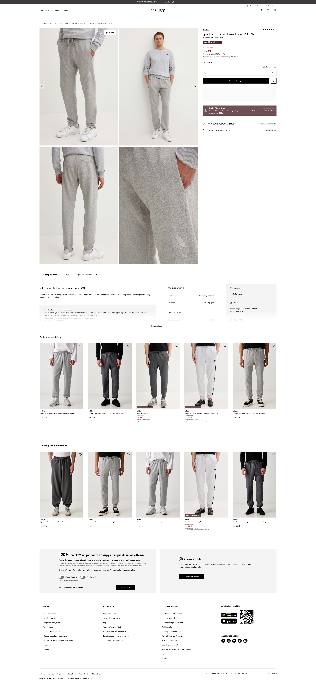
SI (261, 673)
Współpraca (48, 627)
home (65, 10)
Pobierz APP (269, 110)
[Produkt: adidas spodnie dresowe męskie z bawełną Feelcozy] (254, 376)
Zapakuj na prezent (170, 645)
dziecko (55, 10)
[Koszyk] (275, 10)
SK (265, 673)
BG (227, 673)
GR (239, 673)
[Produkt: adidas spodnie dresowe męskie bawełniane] (61, 484)
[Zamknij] (274, 2)
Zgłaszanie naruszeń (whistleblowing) (58, 640)
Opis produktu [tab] (50, 274)
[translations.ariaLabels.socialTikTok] (240, 640)
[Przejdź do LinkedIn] (245, 640)
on (47, 10)
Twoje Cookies (84, 674)
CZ (235, 673)
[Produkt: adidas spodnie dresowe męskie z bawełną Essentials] (206, 376)
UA (268, 673)
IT (250, 673)
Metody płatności (169, 618)
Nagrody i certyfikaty (52, 623)
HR (243, 673)
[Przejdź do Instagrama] (229, 641)
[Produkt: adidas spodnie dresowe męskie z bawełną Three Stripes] (61, 376)
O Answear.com (49, 614)
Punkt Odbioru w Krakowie (172, 636)
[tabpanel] (158, 303)
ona (41, 10)
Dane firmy (72, 674)
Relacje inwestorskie (51, 631)
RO (258, 673)
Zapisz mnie (125, 587)
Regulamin (61, 674)
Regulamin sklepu (110, 614)
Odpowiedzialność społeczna (55, 636)
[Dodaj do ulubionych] (273, 81)
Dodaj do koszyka (236, 81)
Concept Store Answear (171, 631)
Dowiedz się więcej (191, 576)
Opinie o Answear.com (52, 618)
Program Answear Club (112, 627)
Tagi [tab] (67, 274)
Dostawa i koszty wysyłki (172, 614)
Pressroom (47, 645)
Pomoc (165, 654)
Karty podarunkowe (170, 640)
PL (254, 673)
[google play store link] (229, 615)
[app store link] (229, 620)
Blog (104, 623)
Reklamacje (167, 627)
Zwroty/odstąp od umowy (172, 623)
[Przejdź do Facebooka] (223, 641)
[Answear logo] (158, 10)
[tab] (90, 274)
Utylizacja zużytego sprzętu (114, 640)
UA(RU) (274, 673)
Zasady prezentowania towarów (116, 636)
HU (247, 673)
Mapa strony (97, 674)
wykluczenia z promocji (134, 566)
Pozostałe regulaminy (111, 618)
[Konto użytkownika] (261, 10)
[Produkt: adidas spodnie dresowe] (158, 376)
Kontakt (165, 658)
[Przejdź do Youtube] (234, 641)
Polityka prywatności (47, 674)
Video (111, 33)
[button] (239, 73)
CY (231, 673)
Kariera (46, 649)
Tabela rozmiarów (269, 67)
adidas (206, 29)
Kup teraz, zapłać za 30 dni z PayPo (176, 649)
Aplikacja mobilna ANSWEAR (114, 631)
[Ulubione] (268, 10)
